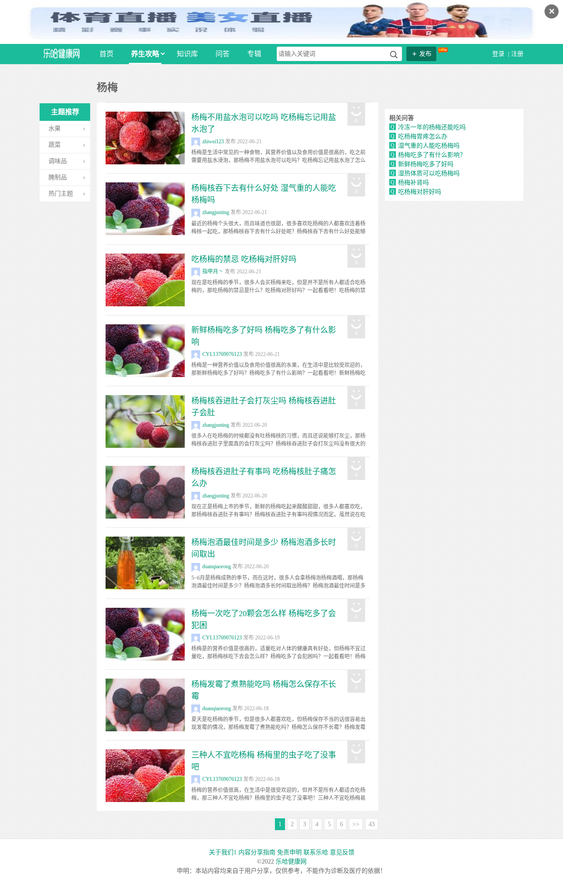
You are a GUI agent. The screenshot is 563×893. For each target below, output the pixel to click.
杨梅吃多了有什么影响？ (432, 155)
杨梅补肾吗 (413, 182)
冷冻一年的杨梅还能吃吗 (432, 127)
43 (372, 824)
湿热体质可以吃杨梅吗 (429, 173)
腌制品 (57, 177)
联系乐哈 (315, 852)
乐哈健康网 (291, 861)
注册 (517, 54)
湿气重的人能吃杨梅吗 (429, 145)
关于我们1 (223, 852)
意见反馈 (342, 852)
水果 (54, 128)
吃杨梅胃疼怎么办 (422, 136)
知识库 (187, 54)
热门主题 (60, 193)
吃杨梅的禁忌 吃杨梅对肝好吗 (243, 259)
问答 (223, 54)
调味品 (57, 161)
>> (355, 824)
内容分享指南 (256, 852)
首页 (106, 54)
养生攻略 (145, 54)
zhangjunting (215, 212)
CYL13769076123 (222, 354)
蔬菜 (54, 145)
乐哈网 (61, 53)
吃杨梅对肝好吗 (419, 192)
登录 (499, 54)
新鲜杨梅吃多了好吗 (425, 164)
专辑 (254, 54)
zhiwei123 (213, 141)
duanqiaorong (216, 566)
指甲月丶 (212, 272)
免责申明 (289, 852)
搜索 (394, 54)
